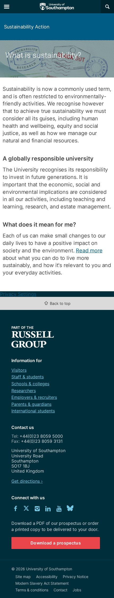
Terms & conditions (31, 590)
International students (33, 410)
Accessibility (47, 576)
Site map (23, 576)
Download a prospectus (55, 543)
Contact (60, 590)
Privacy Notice (75, 576)
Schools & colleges (30, 383)
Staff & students (27, 376)
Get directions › (27, 481)
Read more (89, 250)
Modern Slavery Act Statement (42, 583)
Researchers (23, 390)
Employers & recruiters (34, 397)
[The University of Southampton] (57, 6)
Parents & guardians (31, 404)
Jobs (77, 590)
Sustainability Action (27, 27)
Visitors (19, 370)
